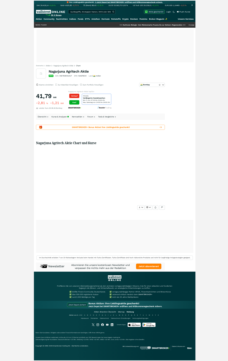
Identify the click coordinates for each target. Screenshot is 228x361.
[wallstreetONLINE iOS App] (134, 326)
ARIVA (98, 333)
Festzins (143, 19)
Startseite (39, 66)
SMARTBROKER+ (145, 294)
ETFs (87, 19)
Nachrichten (62, 19)
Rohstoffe (116, 19)
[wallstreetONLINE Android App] (149, 326)
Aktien (39, 19)
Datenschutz (104, 318)
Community (49, 19)
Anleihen (95, 19)
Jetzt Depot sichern (77, 305)
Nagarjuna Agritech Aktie (63, 66)
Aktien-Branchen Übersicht (105, 312)
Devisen (134, 19)
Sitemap (121, 312)
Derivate (105, 19)
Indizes (72, 19)
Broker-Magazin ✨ (158, 19)
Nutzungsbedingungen (140, 318)
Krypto (125, 19)
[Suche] (113, 12)
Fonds (80, 19)
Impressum (85, 318)
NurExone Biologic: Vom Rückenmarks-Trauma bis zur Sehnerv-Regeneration (143, 25)
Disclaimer (94, 318)
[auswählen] (141, 207)
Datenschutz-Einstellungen (120, 318)
